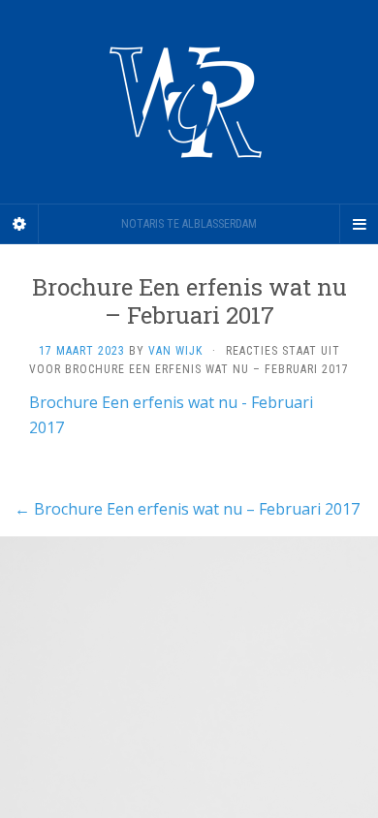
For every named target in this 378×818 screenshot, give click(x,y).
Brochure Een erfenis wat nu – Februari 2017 (187, 508)
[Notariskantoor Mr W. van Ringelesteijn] (189, 102)
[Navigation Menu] (358, 223)
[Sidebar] (19, 223)
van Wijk (175, 351)
